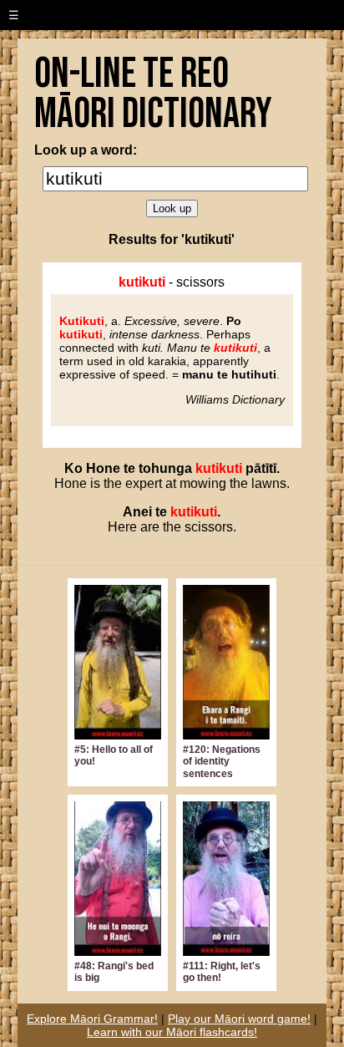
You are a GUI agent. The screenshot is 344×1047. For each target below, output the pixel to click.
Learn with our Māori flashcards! (172, 1032)
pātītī (260, 468)
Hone (103, 468)
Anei (137, 512)
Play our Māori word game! (239, 1018)
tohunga (165, 468)
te (129, 468)
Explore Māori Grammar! (92, 1018)
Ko (73, 468)
